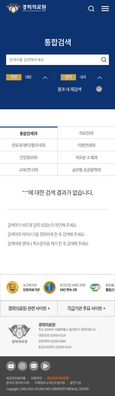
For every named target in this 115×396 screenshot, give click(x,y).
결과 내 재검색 (69, 89)
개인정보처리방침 (58, 378)
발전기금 (75, 382)
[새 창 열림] (11, 366)
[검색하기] (103, 60)
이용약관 (36, 378)
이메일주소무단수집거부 (50, 382)
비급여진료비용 (15, 378)
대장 (28, 77)
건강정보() (28, 157)
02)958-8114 (58, 335)
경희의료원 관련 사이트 (28, 308)
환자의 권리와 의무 (17, 382)
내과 (83, 77)
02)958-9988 (58, 341)
